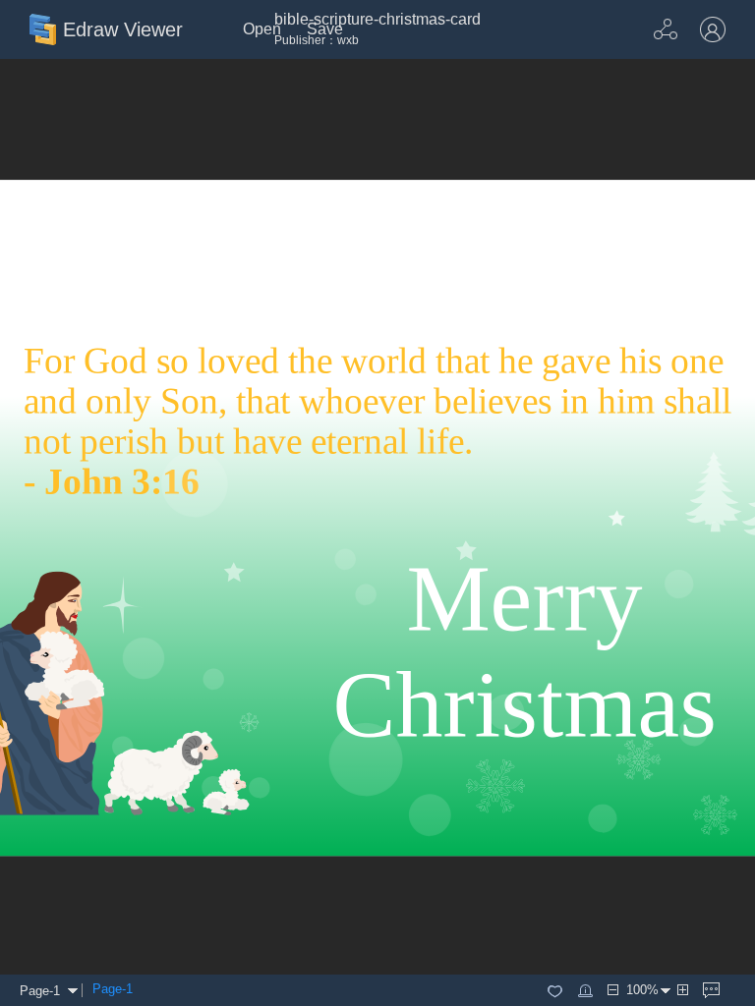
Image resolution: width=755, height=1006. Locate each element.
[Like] (555, 990)
